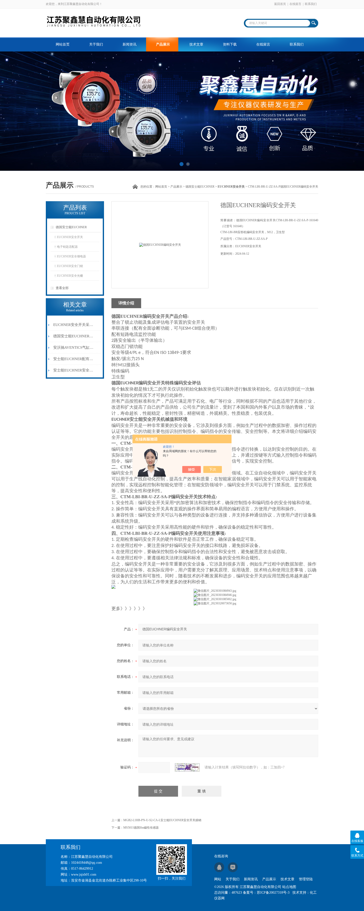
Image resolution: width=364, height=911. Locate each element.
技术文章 (196, 44)
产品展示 (163, 44)
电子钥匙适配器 (67, 246)
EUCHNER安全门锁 (70, 266)
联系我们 (311, 4)
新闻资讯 (129, 44)
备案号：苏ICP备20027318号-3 (266, 892)
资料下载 (230, 44)
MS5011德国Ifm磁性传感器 (141, 827)
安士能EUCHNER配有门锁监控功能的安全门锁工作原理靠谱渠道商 (74, 359)
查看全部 (62, 288)
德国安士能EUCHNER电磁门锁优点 (74, 336)
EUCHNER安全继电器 (71, 256)
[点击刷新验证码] (187, 767)
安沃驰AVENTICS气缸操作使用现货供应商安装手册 (74, 347)
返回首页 (280, 4)
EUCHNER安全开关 (70, 237)
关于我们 (96, 44)
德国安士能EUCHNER (199, 186)
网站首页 (63, 44)
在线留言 (295, 4)
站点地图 (289, 887)
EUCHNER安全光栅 (70, 275)
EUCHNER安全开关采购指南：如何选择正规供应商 (74, 325)
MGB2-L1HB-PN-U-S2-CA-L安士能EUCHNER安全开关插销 (162, 820)
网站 (217, 879)
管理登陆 (306, 879)
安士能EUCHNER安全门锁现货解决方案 (74, 370)
